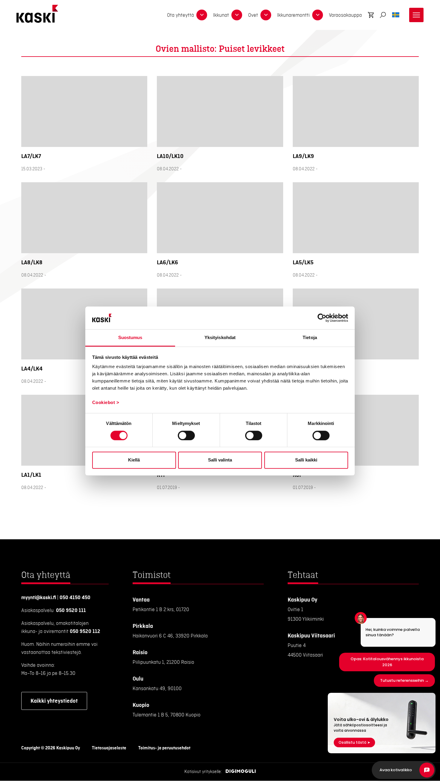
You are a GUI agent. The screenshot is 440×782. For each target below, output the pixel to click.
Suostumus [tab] (130, 337)
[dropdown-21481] (236, 15)
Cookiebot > (105, 402)
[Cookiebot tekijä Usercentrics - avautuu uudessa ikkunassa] (322, 317)
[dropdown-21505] (317, 15)
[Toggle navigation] (416, 15)
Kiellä (134, 459)
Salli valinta (220, 459)
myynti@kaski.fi (38, 597)
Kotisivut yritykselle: (203, 771)
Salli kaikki (306, 459)
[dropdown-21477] (201, 15)
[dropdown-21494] (265, 15)
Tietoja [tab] (310, 337)
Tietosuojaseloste (109, 748)
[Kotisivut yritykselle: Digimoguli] (240, 771)
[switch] (186, 435)
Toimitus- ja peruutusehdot (164, 748)
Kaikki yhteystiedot (54, 701)
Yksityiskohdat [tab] (220, 337)
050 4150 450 (75, 597)
